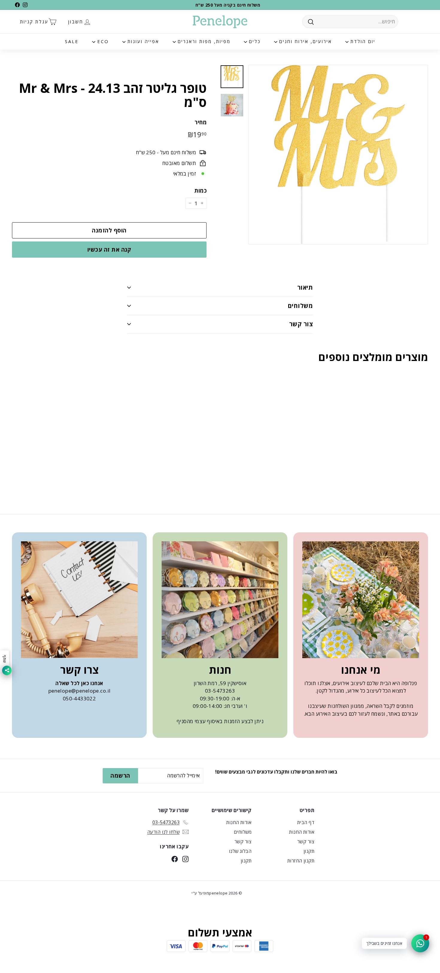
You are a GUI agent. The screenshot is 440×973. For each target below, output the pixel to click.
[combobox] (350, 21)
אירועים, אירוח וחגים (304, 41)
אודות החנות (301, 832)
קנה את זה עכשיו (109, 249)
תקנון (309, 851)
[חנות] (220, 599)
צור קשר (301, 324)
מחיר (201, 122)
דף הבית (305, 822)
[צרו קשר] (79, 599)
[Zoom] (338, 154)
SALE (72, 41)
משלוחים (300, 306)
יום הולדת (361, 41)
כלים (254, 41)
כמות (200, 190)
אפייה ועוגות (142, 41)
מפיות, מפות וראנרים (203, 41)
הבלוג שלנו (240, 851)
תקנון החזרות (300, 860)
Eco (102, 41)
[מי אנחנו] (360, 599)
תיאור (305, 287)
